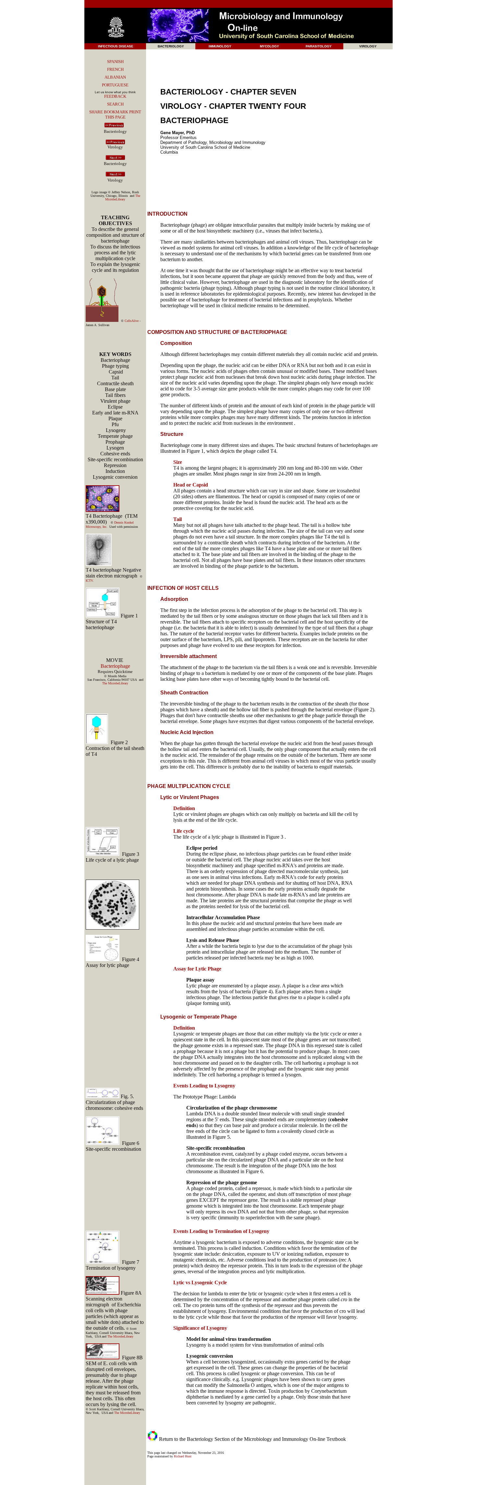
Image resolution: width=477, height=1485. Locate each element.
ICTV (89, 580)
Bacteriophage (115, 666)
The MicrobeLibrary (122, 197)
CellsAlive (132, 321)
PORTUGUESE (115, 84)
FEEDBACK (115, 96)
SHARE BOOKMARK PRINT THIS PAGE (115, 114)
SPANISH (115, 61)
